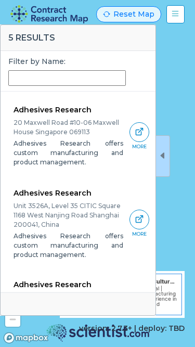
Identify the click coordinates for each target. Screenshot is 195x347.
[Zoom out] (12, 319)
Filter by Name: (37, 61)
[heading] (49, 14)
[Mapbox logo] (26, 338)
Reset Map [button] (133, 14)
